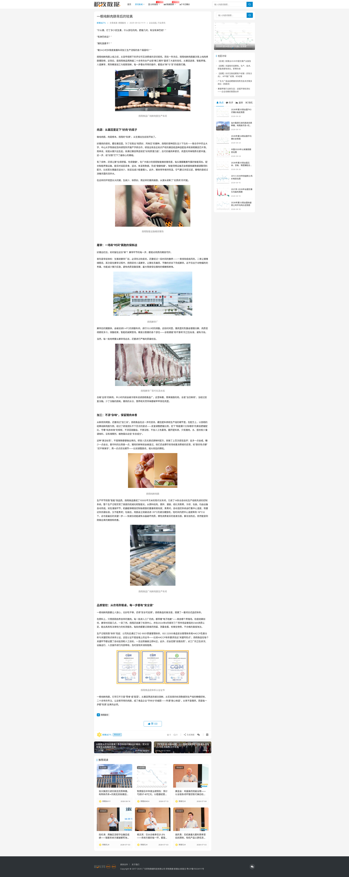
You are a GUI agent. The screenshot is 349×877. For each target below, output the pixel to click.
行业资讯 (161, 23)
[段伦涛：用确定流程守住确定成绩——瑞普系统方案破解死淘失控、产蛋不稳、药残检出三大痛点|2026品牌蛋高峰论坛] (114, 819)
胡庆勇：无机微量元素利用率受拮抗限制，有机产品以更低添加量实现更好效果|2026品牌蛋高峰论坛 (190, 836)
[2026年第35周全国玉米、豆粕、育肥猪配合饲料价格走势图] (223, 165)
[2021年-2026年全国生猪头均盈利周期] (223, 192)
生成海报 (190, 734)
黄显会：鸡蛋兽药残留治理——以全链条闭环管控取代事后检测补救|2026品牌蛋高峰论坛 (190, 793)
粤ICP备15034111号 (195, 869)
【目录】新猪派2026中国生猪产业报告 (234, 61)
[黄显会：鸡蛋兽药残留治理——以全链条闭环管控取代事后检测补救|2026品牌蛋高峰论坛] (191, 776)
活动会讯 (179, 768)
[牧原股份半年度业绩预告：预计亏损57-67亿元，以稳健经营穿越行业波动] (152, 776)
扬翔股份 (104, 715)
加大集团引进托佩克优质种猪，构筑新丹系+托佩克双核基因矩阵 (114, 793)
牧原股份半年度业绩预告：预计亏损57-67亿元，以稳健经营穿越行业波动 (152, 793)
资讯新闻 (139, 4)
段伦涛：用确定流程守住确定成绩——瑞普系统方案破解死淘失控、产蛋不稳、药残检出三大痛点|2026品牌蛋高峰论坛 (114, 836)
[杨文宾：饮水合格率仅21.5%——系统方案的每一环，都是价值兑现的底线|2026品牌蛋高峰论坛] (152, 819)
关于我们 (135, 864)
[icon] (252, 866)
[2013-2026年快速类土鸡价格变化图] (223, 179)
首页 (129, 4)
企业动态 (153, 23)
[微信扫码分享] (198, 734)
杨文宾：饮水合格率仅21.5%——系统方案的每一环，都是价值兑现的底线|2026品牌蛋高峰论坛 (152, 836)
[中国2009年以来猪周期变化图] (223, 152)
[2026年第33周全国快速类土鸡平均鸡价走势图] (223, 205)
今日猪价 (186, 4)
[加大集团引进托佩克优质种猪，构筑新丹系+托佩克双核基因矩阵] (114, 776)
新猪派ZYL (101, 23)
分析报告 (154, 4)
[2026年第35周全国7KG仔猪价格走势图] (223, 112)
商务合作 (124, 864)
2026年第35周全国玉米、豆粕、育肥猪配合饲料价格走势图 (241, 165)
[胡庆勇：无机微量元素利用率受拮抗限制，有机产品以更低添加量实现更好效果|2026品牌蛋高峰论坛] (191, 819)
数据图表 (170, 4)
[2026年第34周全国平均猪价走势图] (223, 139)
